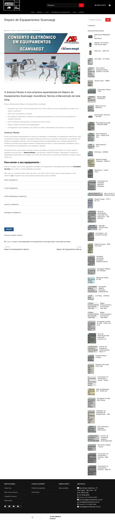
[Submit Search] (81, 5)
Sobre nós (7, 488)
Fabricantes (37, 30)
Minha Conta (101, 5)
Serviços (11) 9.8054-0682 (88, 497)
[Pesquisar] (108, 20)
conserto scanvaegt (18, 241)
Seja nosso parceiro (11, 492)
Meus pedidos (63, 488)
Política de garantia (38, 488)
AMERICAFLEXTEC (91, 518)
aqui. (12, 175)
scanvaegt (66, 241)
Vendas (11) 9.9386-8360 (87, 504)
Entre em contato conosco (13, 235)
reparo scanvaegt (57, 241)
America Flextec (10, 30)
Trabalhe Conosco (10, 496)
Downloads (35, 492)
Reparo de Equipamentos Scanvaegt (38, 241)
